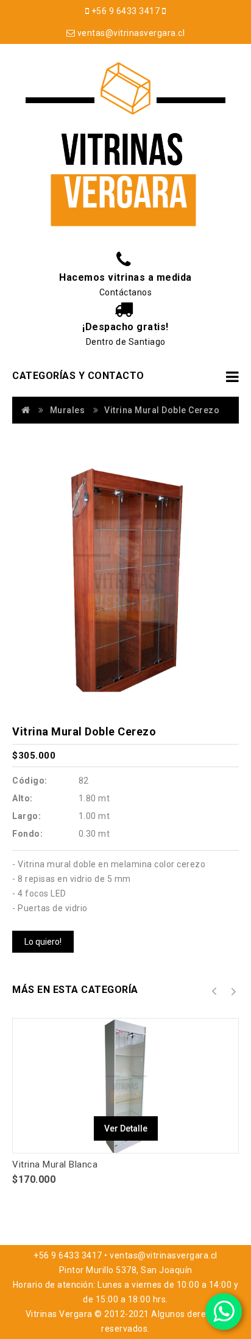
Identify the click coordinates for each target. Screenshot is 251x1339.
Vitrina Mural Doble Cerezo (161, 410)
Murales (67, 410)
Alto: (22, 798)
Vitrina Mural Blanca (54, 1164)
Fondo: (27, 834)
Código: (30, 780)
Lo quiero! (43, 942)
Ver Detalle (125, 1128)
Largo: (26, 816)
